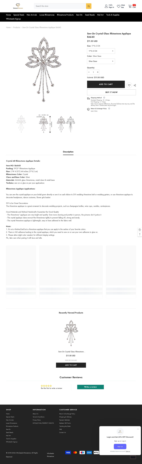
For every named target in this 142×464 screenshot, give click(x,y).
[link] (129, 85)
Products (16, 27)
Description (68, 151)
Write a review (90, 387)
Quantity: (91, 67)
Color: (94, 56)
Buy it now (112, 92)
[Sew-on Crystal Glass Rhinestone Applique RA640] (71, 333)
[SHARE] (134, 85)
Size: (93, 46)
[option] (43, 69)
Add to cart (106, 84)
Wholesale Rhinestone (23, 453)
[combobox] (60, 6)
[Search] (62, 6)
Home (8, 27)
